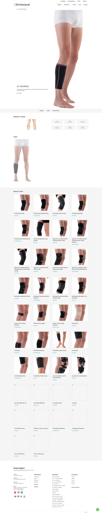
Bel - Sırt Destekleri (56, 480)
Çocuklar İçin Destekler (57, 487)
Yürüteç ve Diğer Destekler (57, 498)
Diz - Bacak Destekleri (21, 9)
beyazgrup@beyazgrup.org (19, 479)
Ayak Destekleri (55, 483)
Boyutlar (42, 110)
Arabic (73, 483)
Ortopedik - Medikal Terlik (57, 499)
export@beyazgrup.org (18, 483)
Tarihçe (35, 478)
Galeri (48, 110)
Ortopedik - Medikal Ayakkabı (58, 501)
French (73, 480)
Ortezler (53, 492)
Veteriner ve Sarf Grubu (57, 506)
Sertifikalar (36, 482)
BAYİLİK (74, 4)
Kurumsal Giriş (71, 1)
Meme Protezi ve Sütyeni (57, 496)
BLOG (80, 4)
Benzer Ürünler (56, 110)
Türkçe (73, 476)
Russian (73, 482)
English (73, 478)
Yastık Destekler (55, 491)
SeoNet (85, 512)
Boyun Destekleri (55, 476)
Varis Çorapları (55, 489)
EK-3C (79, 1)
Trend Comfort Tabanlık (57, 503)
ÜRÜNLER (59, 4)
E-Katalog (63, 1)
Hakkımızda (36, 476)
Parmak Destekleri (56, 494)
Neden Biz (36, 480)
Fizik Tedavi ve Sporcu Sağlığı (58, 505)
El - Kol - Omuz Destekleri (57, 478)
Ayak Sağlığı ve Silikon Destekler (58, 485)
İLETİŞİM (85, 4)
